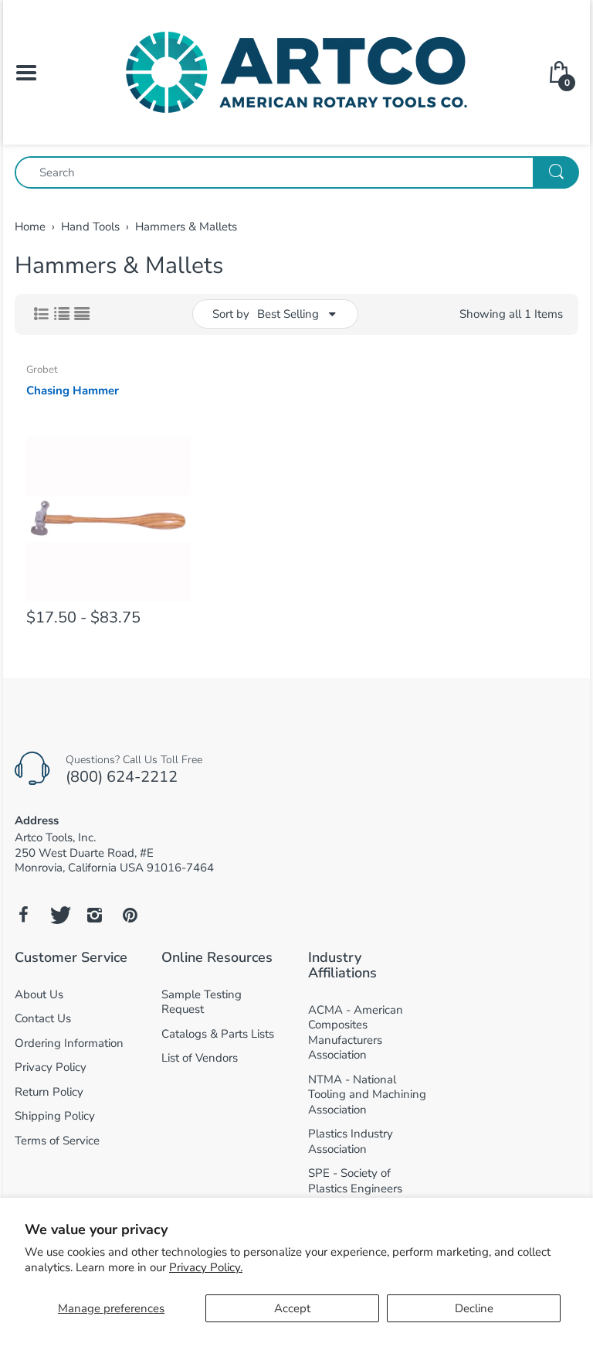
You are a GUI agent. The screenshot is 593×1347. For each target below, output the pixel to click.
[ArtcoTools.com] (296, 71)
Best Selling (288, 314)
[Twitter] (58, 914)
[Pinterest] (129, 914)
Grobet (42, 370)
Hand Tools (90, 226)
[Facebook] (23, 914)
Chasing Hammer (72, 390)
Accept (292, 1308)
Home (30, 226)
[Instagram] (94, 914)
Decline (474, 1308)
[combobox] (296, 172)
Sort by (230, 314)
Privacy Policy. (205, 1267)
